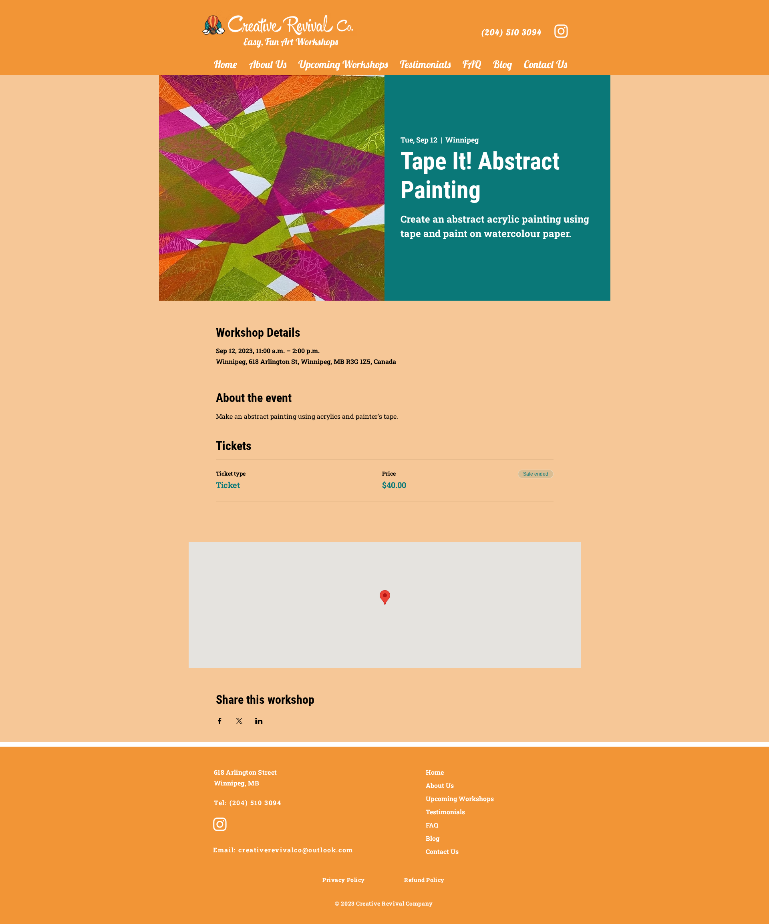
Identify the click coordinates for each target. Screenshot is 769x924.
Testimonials (445, 811)
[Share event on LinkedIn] (259, 721)
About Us (440, 785)
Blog (432, 838)
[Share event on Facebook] (219, 721)
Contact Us (442, 851)
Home (435, 772)
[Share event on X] (239, 721)
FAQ (432, 825)
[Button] (560, 31)
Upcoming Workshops (458, 798)
